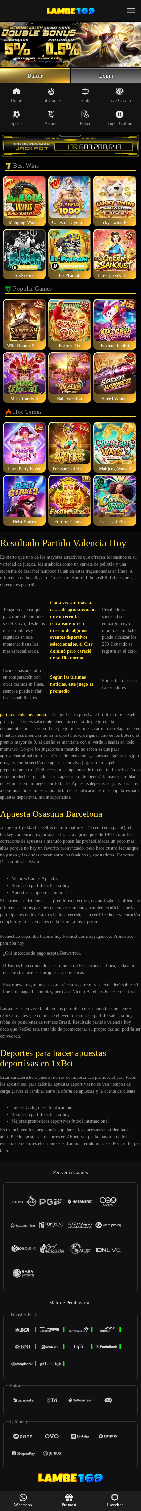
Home (16, 100)
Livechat (115, 1504)
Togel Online (119, 123)
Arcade (51, 123)
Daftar (35, 75)
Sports (16, 123)
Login (106, 75)
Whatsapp (23, 1504)
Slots (85, 100)
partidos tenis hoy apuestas (25, 714)
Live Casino (119, 100)
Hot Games (50, 100)
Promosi (69, 1504)
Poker (85, 123)
